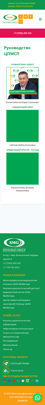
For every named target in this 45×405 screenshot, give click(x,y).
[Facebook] (30, 16)
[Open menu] (40, 19)
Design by (23, 400)
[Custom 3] (37, 380)
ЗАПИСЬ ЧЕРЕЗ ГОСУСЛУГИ (20, 6)
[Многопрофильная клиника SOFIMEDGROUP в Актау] (10, 19)
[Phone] (20, 16)
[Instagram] (25, 16)
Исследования (10, 340)
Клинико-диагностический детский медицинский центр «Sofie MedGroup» (21, 292)
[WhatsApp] (20, 21)
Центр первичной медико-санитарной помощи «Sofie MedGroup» (17, 304)
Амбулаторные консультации (18, 328)
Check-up (7, 349)
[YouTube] (14, 381)
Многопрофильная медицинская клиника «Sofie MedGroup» (20, 282)
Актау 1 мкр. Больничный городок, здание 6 (20, 257)
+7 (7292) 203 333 (23, 33)
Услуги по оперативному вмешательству (16, 334)
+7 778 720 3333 (11, 267)
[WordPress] (23, 381)
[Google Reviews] (18, 381)
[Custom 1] (32, 380)
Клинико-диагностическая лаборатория (16, 322)
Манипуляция (10, 345)
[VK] (27, 380)
